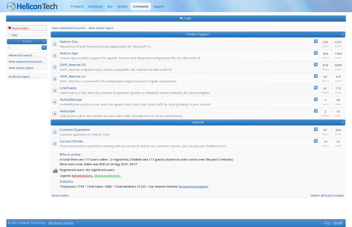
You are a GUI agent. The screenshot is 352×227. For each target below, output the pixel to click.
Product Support (198, 34)
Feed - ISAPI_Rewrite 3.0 (316, 64)
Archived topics (19, 76)
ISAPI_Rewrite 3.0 (73, 64)
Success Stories (71, 141)
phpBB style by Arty (326, 223)
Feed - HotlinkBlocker (316, 99)
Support (159, 6)
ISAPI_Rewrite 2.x (73, 76)
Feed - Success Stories (316, 141)
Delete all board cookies (327, 195)
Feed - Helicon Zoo (316, 41)
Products (77, 6)
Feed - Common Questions (316, 129)
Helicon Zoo (69, 41)
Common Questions (75, 129)
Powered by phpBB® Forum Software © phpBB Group (338, 223)
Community (140, 6)
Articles (123, 6)
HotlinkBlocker (71, 99)
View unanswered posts (25, 61)
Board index (20, 28)
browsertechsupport (193, 186)
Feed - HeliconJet (316, 111)
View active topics (21, 68)
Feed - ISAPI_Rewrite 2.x (316, 76)
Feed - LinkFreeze (316, 87)
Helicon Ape (69, 53)
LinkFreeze (68, 88)
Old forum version (61, 223)
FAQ (15, 35)
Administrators (82, 176)
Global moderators (107, 176)
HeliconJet (67, 111)
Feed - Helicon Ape (316, 53)
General (198, 122)
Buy (110, 6)
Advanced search (20, 55)
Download (95, 6)
